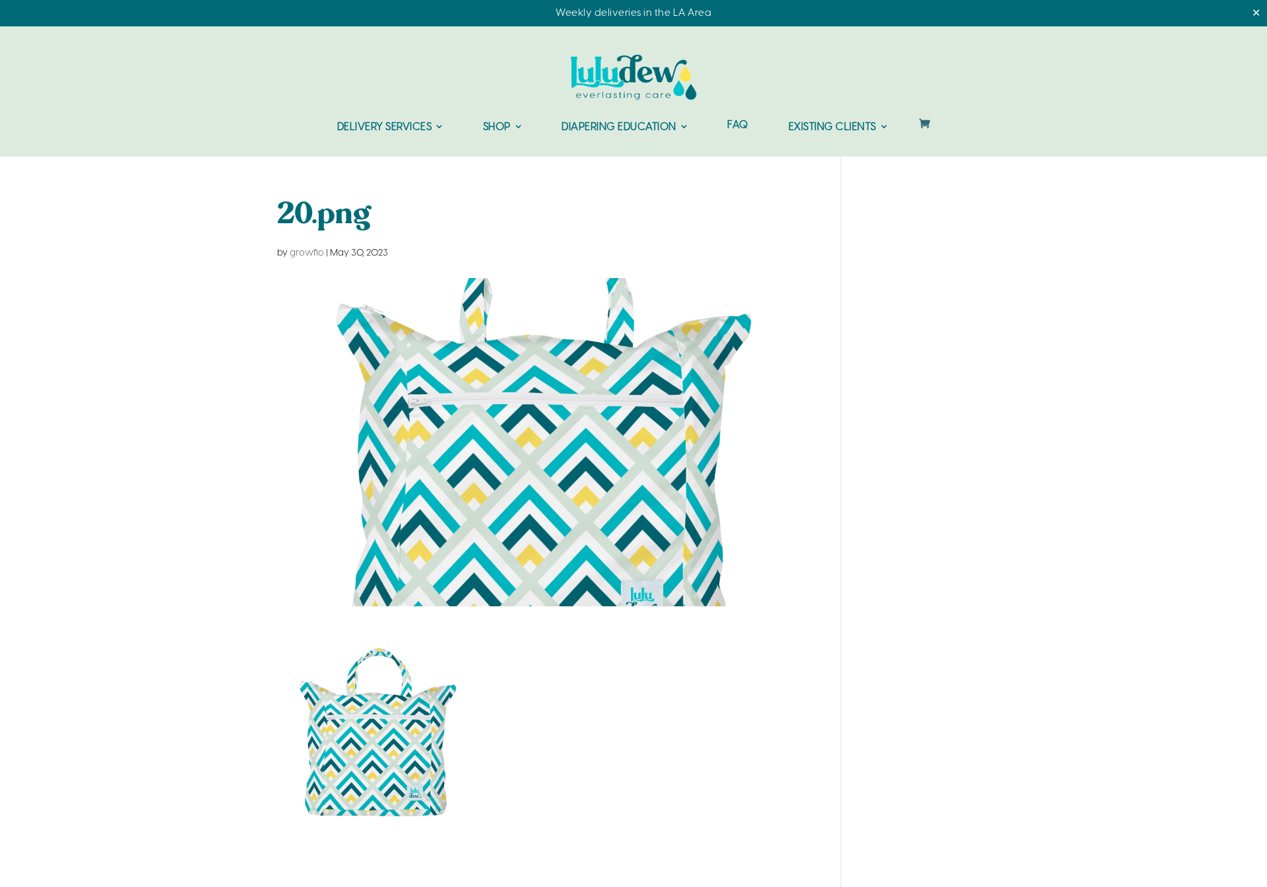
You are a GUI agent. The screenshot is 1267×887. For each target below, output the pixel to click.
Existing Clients (832, 127)
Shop (497, 127)
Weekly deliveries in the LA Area (633, 13)
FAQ (737, 126)
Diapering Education (619, 127)
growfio (307, 253)
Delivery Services (384, 127)
